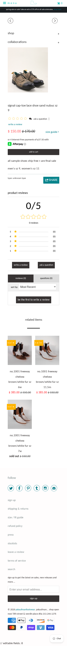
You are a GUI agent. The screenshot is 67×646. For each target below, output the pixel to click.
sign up (12, 500)
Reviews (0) (20, 278)
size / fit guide (15, 517)
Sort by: (14, 287)
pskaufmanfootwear (25, 609)
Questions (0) (46, 278)
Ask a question (40, 119)
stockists (12, 543)
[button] (18, 119)
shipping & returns (18, 509)
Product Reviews (18, 193)
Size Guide (52, 132)
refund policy (15, 526)
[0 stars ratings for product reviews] (33, 217)
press (11, 535)
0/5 (33, 206)
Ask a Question (46, 265)
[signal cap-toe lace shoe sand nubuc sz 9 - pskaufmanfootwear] (28, 69)
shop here (57, 9)
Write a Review (21, 265)
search (11, 569)
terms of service (17, 561)
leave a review (16, 552)
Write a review (15, 124)
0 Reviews (33, 223)
